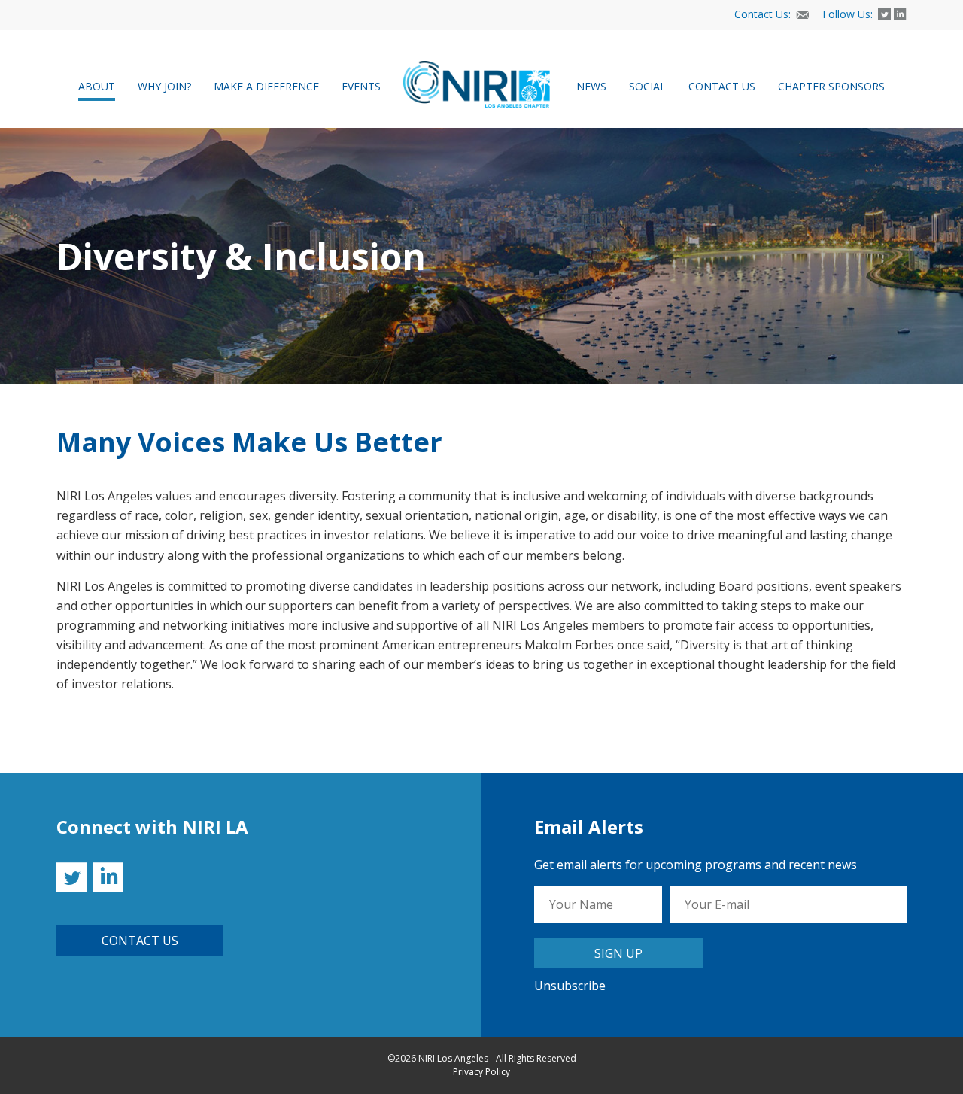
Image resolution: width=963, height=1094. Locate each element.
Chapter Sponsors (831, 86)
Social (647, 86)
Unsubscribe (570, 985)
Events (361, 86)
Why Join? (164, 86)
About (96, 86)
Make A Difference (266, 86)
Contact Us (721, 86)
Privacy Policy (481, 1071)
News (591, 86)
